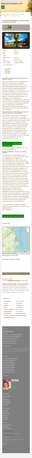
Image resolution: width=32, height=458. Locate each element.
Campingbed (6, 403)
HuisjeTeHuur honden (7, 289)
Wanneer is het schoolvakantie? (11, 336)
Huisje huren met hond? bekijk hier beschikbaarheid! (12, 144)
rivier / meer (19, 309)
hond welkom (7, 301)
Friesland (21, 14)
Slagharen (5, 419)
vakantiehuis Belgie (8, 362)
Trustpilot (5, 377)
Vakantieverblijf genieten (21, 287)
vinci (4, 292)
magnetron (12, 290)
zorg (22, 292)
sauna (5, 307)
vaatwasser (19, 307)
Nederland (14, 14)
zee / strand (19, 311)
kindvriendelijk (7, 311)
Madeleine (6, 391)
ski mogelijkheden (21, 313)
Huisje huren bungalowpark (19, 285)
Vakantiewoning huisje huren (21, 289)
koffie (7, 290)
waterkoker (13, 292)
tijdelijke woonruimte (9, 317)
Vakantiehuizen (3, 7)
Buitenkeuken (7, 401)
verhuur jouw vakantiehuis (10, 358)
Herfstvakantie (7, 425)
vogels (8, 292)
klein (3, 290)
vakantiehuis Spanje (8, 365)
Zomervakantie (7, 428)
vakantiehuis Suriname (9, 371)
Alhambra (5, 410)
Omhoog (4, 443)
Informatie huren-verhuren (10, 338)
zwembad (6, 305)
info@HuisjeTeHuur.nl (8, 435)
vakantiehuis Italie (8, 369)
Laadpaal (5, 405)
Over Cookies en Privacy (9, 343)
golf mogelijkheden (21, 315)
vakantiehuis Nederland (9, 360)
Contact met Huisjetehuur (10, 340)
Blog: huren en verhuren (9, 341)
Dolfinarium (6, 414)
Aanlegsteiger (6, 396)
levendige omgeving (9, 315)
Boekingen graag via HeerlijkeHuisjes (13, 216)
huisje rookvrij (20, 301)
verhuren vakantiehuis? (9, 431)
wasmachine (19, 305)
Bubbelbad (6, 399)
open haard (19, 303)
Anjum (6, 16)
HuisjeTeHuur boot (6, 285)
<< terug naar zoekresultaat (10, 273)
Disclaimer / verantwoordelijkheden (12, 334)
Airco (4, 398)
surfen (27, 290)
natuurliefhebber (20, 290)
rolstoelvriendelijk (8, 309)
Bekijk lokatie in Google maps (10, 255)
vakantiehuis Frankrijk (9, 364)
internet (6, 303)
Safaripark (6, 417)
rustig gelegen (7, 313)
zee (18, 292)
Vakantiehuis (6, 14)
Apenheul (5, 412)
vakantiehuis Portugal (9, 367)
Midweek (5, 426)
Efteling (5, 415)
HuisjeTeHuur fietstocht (8, 287)
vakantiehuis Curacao (9, 372)
